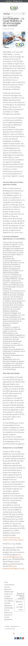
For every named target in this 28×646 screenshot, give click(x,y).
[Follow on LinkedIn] (20, 638)
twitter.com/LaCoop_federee (13, 540)
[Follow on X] (18, 638)
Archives (12, 29)
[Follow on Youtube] (23, 638)
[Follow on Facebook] (15, 638)
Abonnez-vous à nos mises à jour (19, 606)
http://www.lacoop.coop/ (11, 538)
